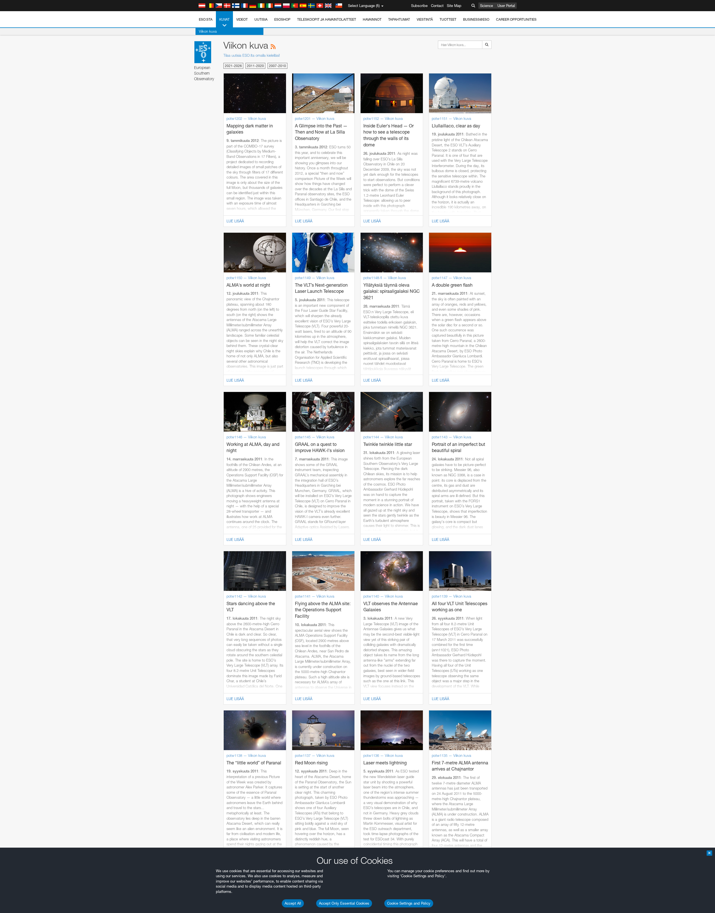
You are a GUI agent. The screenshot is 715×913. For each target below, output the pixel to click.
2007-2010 (277, 66)
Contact (437, 5)
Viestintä (425, 19)
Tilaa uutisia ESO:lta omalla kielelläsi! (251, 55)
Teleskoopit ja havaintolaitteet (326, 19)
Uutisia (261, 19)
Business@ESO (476, 19)
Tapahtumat (399, 19)
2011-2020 (255, 66)
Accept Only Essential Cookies (344, 903)
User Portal (506, 5)
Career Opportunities (516, 19)
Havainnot (372, 19)
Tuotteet (448, 19)
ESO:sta (206, 19)
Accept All (293, 903)
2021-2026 (233, 66)
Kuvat (224, 19)
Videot (242, 19)
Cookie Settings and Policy (408, 903)
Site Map (454, 5)
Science (486, 5)
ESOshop (282, 19)
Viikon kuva (208, 31)
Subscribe (419, 5)
